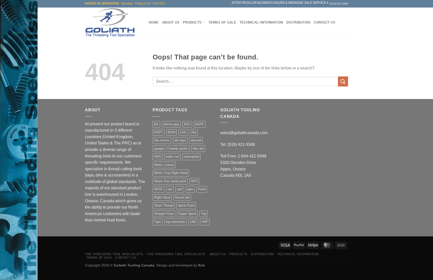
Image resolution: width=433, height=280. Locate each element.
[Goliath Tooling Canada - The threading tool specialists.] (111, 23)
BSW (171, 132)
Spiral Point (186, 205)
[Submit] (343, 81)
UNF (204, 222)
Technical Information (261, 22)
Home (154, 22)
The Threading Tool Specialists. (114, 254)
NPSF (158, 189)
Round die (182, 197)
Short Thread (163, 205)
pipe (190, 189)
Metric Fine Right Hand (170, 173)
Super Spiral (187, 214)
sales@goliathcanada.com (244, 133)
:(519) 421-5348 (338, 3)
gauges (159, 148)
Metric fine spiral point (170, 181)
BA (156, 124)
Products (192, 22)
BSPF (199, 124)
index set (172, 156)
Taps (157, 222)
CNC (183, 132)
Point (201, 189)
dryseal (196, 140)
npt (170, 189)
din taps (180, 140)
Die (193, 132)
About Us (170, 22)
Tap (203, 214)
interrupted (191, 156)
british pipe (171, 124)
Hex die (198, 148)
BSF (187, 124)
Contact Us (324, 22)
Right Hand (162, 197)
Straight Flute (164, 214)
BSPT (158, 132)
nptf (179, 189)
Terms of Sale (222, 22)
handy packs (178, 148)
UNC (193, 222)
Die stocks (162, 140)
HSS (157, 156)
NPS (194, 181)
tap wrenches (175, 222)
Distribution (298, 22)
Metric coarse (164, 165)
